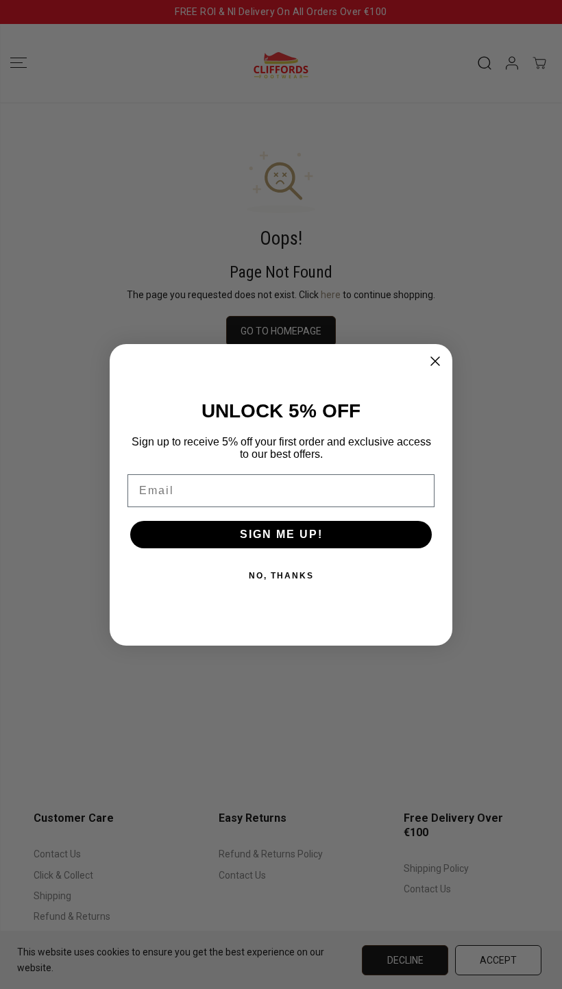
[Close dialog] (435, 361)
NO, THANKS (281, 576)
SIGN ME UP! (281, 534)
